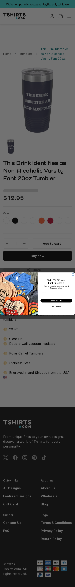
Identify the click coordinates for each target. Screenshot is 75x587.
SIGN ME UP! (56, 300)
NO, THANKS (56, 306)
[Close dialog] (73, 274)
